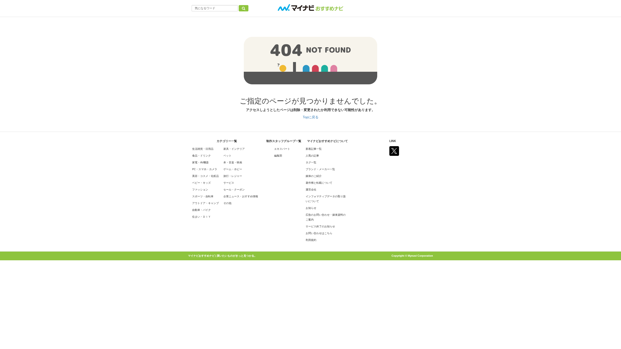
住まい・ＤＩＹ (201, 216)
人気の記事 (312, 155)
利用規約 (311, 239)
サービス (228, 182)
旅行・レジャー (232, 175)
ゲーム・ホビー (232, 169)
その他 (227, 203)
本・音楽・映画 (232, 162)
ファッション (200, 189)
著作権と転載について (319, 182)
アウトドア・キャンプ (205, 203)
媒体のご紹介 (314, 175)
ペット (227, 155)
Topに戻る (311, 117)
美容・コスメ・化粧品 (205, 175)
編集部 (278, 155)
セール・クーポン (234, 189)
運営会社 (311, 189)
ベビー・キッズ (201, 182)
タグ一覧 (311, 162)
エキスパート (282, 148)
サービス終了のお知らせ (320, 226)
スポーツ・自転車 (202, 196)
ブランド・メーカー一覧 (320, 169)
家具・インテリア (234, 148)
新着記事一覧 (314, 148)
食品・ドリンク (201, 155)
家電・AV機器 (200, 162)
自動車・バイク (201, 209)
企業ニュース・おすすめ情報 (240, 196)
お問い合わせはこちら (319, 233)
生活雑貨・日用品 (202, 148)
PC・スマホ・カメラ (204, 169)
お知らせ (311, 207)
